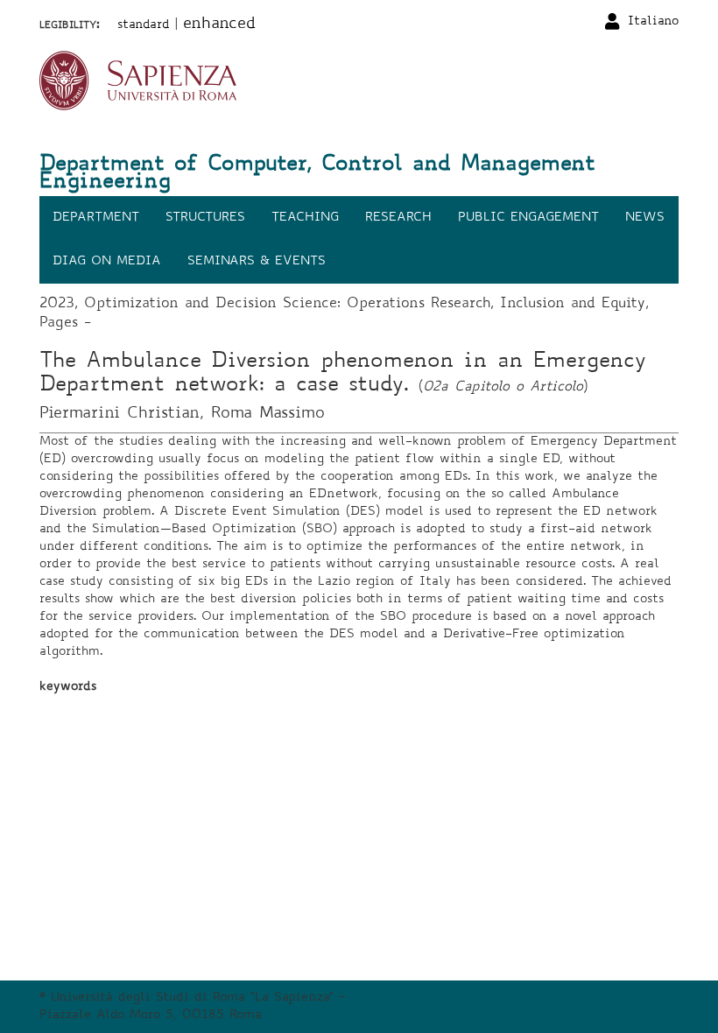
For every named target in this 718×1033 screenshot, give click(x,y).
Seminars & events (256, 262)
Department (96, 218)
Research (398, 218)
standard (143, 25)
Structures (205, 218)
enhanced (219, 24)
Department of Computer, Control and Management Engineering (317, 174)
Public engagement (528, 218)
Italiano (653, 22)
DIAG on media (107, 262)
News (645, 218)
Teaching (305, 218)
